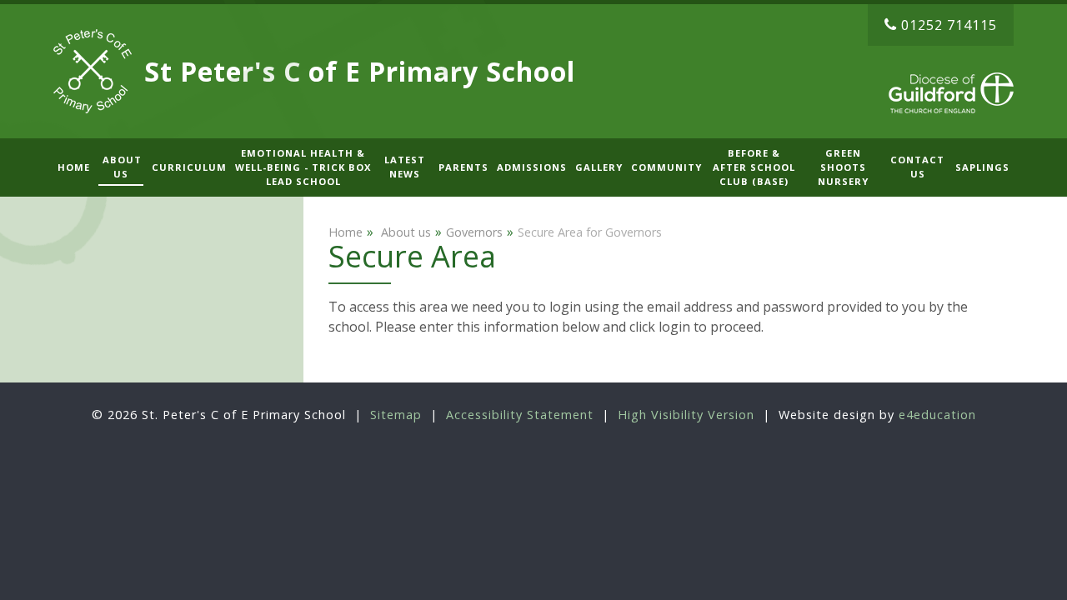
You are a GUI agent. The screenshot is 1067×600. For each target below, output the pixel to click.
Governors (474, 232)
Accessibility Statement (520, 414)
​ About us (404, 232)
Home (345, 232)
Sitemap (396, 414)
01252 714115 (949, 25)
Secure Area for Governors (590, 232)
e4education (937, 414)
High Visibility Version (686, 414)
